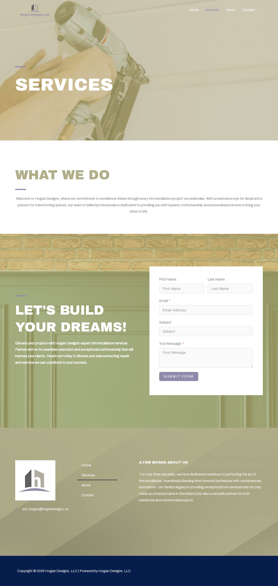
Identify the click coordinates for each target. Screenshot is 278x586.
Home (194, 10)
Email (163, 301)
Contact (248, 10)
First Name (167, 279)
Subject (165, 322)
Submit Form (179, 376)
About (230, 10)
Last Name (216, 279)
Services (212, 10)
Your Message (170, 343)
